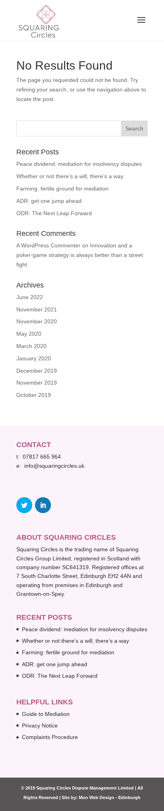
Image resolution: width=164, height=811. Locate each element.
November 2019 (36, 382)
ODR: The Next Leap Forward (54, 213)
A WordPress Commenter (48, 245)
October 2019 (33, 395)
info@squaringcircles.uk (54, 466)
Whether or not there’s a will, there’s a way (69, 176)
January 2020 (33, 358)
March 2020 (31, 346)
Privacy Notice (40, 725)
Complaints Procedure (50, 737)
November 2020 (36, 321)
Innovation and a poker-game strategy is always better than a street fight (79, 255)
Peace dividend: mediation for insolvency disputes (79, 164)
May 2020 (28, 334)
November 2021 (36, 309)
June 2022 (29, 297)
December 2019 (36, 371)
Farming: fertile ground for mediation (62, 188)
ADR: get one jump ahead (49, 201)
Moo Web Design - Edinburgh (110, 797)
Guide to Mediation (46, 714)
